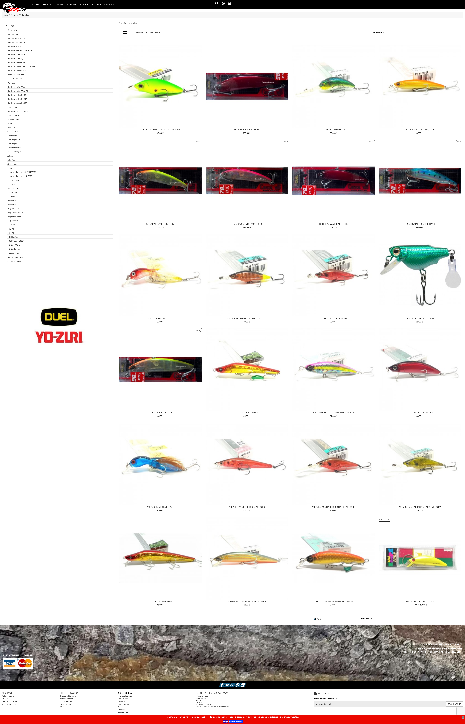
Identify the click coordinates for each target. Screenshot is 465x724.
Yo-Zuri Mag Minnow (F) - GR (420, 129)
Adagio (10, 156)
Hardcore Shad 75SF (15, 75)
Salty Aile (11, 160)
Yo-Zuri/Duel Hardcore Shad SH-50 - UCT (246, 318)
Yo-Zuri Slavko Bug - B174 (160, 507)
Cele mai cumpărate (9, 701)
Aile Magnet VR (13, 139)
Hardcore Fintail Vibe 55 (17, 87)
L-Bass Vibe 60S (13, 119)
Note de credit (123, 704)
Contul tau (125, 693)
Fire (99, 4)
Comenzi (121, 701)
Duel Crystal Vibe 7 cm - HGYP (160, 224)
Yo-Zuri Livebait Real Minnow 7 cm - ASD (333, 412)
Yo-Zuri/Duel (15, 26)
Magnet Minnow (14, 216)
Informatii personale (125, 696)
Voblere (36, 4)
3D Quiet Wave (13, 245)
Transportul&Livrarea (68, 696)
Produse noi (6, 699)
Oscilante (59, 4)
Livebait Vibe (12, 34)
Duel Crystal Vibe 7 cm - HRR (333, 224)
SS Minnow (12, 164)
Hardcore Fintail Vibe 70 (17, 91)
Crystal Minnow (14, 261)
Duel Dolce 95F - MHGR (247, 412)
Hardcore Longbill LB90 (17, 103)
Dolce (9, 123)
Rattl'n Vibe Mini (14, 115)
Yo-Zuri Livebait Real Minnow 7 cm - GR (333, 601)
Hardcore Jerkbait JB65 (17, 95)
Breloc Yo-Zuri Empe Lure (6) (420, 601)
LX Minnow (12, 196)
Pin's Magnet (12, 184)
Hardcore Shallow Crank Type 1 (20, 50)
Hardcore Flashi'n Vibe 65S (18, 111)
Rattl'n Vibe (12, 107)
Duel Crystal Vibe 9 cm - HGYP (160, 412)
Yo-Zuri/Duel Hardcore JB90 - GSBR (247, 507)
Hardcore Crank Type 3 (17, 58)
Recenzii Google (8, 707)
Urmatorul (367, 619)
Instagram (245, 684)
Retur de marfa (123, 699)
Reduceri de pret (8, 696)
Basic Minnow (13, 188)
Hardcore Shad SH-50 (16, 62)
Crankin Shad (13, 131)
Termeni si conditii (67, 699)
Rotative (71, 4)
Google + (235, 684)
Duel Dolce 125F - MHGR (160, 601)
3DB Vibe (11, 229)
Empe (9, 168)
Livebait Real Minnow (16, 42)
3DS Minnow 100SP (15, 241)
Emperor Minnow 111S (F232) (20, 176)
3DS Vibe (11, 225)
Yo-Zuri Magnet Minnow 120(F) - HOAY (247, 601)
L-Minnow (11, 200)
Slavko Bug (11, 204)
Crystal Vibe (12, 30)
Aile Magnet (12, 143)
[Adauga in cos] (118, 112)
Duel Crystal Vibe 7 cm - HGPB (247, 224)
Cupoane (121, 710)
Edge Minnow (13, 221)
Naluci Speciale (87, 4)
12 (320, 619)
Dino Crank (12, 83)
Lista (130, 33)
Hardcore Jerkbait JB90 (17, 99)
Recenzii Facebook (9, 704)
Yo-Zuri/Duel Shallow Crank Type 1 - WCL (160, 129)
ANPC (62, 707)
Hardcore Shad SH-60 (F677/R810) (22, 66)
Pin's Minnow (13, 180)
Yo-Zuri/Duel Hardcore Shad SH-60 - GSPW (420, 507)
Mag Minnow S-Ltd (15, 212)
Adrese (120, 707)
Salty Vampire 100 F (15, 257)
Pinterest (240, 684)
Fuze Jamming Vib (15, 152)
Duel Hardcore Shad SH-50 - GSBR (333, 318)
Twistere (47, 4)
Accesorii (109, 4)
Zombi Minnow (13, 253)
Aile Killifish (12, 135)
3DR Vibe (11, 233)
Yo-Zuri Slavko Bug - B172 (160, 318)
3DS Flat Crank (13, 237)
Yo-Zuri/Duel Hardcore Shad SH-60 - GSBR (333, 507)
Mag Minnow (13, 208)
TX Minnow (12, 192)
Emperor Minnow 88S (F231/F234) (22, 172)
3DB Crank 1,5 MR (15, 79)
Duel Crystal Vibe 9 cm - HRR (247, 129)
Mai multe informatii (235, 722)
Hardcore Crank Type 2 (17, 54)
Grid (125, 33)
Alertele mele (123, 712)
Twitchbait (11, 127)
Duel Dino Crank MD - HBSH (333, 129)
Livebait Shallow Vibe (16, 38)
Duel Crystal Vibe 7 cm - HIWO (420, 224)
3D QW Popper (13, 249)
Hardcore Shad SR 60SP (17, 70)
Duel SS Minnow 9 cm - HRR (420, 412)
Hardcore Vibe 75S (15, 46)
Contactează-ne (66, 701)
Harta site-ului (65, 704)
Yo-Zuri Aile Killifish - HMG (420, 318)
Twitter (230, 684)
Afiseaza (135, 112)
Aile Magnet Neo (14, 148)
